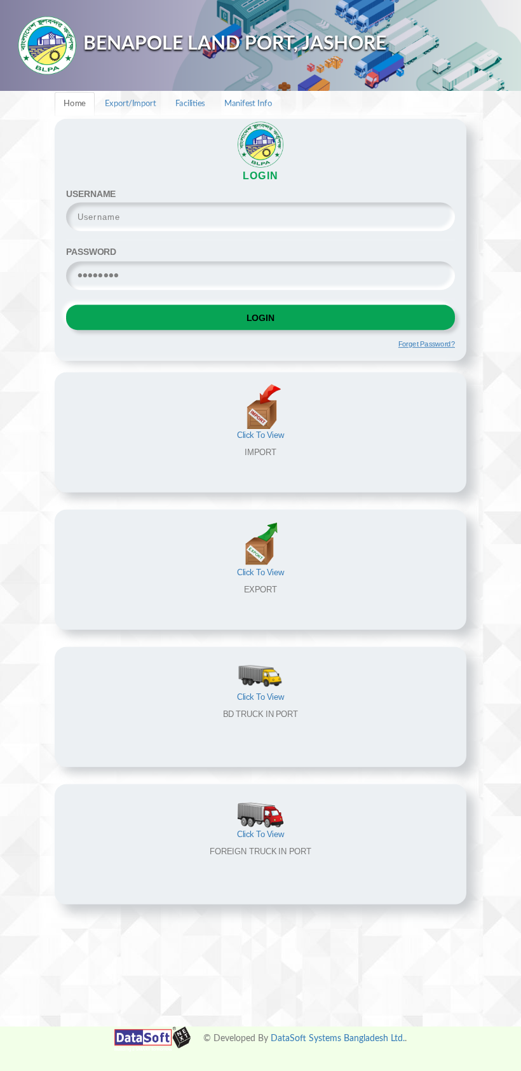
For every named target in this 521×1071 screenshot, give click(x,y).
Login (260, 317)
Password (91, 251)
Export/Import (130, 104)
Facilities (190, 104)
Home (74, 104)
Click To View (261, 435)
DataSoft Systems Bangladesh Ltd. (338, 1038)
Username (91, 193)
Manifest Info (248, 104)
